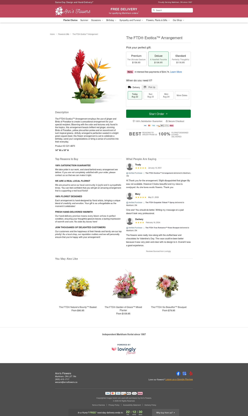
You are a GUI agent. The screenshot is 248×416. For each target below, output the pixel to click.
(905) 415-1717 (62, 379)
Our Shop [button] (177, 20)
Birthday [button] (110, 20)
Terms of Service (98, 405)
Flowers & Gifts (63, 34)
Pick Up (151, 87)
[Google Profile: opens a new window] (185, 373)
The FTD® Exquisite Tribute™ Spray (160, 202)
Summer (84, 20)
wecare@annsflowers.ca (66, 382)
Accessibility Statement (132, 405)
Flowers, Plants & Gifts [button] (157, 20)
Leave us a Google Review (179, 379)
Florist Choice (70, 20)
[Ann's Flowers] (75, 11)
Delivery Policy (150, 405)
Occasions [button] (96, 20)
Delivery (136, 87)
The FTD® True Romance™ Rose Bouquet (162, 227)
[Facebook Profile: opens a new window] (178, 373)
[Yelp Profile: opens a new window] (191, 373)
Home (52, 34)
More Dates (182, 95)
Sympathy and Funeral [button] (130, 20)
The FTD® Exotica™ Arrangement (159, 173)
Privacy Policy (113, 405)
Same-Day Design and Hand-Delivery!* (74, 2)
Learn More (176, 71)
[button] (240, 403)
